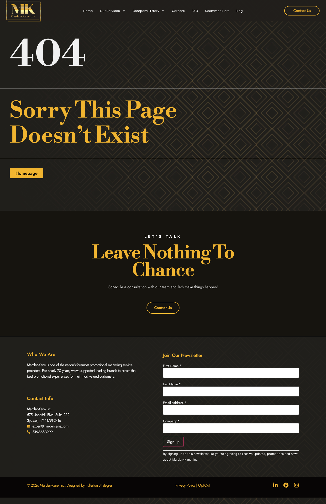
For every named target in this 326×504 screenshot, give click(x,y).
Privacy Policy (185, 485)
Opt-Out (204, 485)
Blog (239, 11)
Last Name (172, 384)
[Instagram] (296, 485)
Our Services (110, 11)
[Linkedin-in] (275, 485)
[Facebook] (286, 485)
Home (88, 11)
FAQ (195, 11)
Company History (145, 11)
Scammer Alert (217, 11)
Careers (178, 11)
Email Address (174, 402)
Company (171, 421)
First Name (172, 365)
